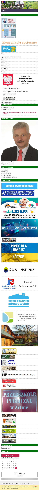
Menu (4, 10)
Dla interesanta (5, 66)
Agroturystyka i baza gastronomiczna (11, 57)
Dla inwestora (5, 63)
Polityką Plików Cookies (12, 488)
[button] (37, 47)
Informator (4, 60)
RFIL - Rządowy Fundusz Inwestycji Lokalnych (15, 91)
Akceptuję (34, 486)
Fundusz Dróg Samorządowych (11, 88)
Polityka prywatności (6, 102)
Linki (2, 54)
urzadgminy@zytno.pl (11, 177)
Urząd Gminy (4, 69)
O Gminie (3, 72)
